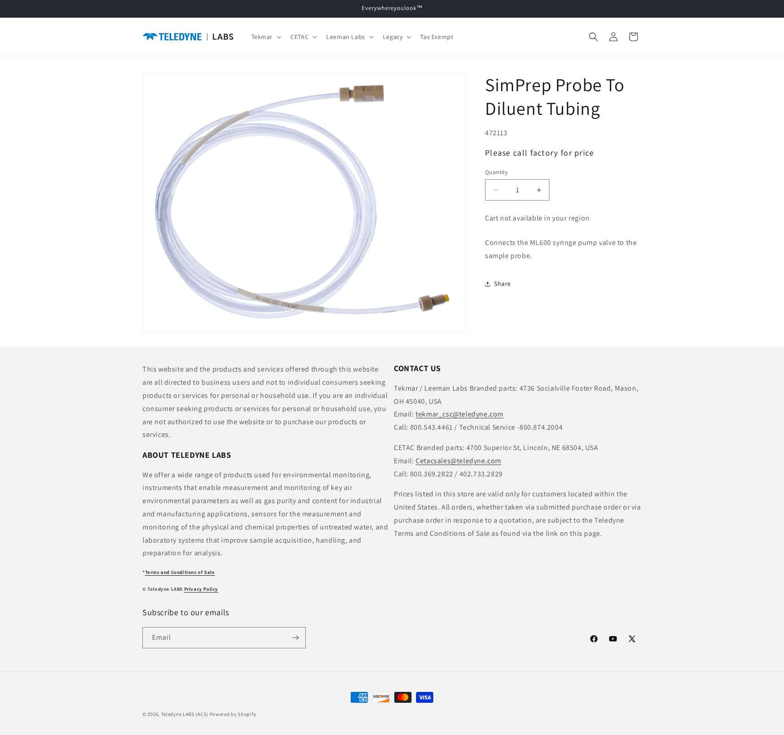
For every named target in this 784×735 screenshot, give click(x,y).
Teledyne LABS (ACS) (184, 714)
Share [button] (502, 283)
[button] (265, 36)
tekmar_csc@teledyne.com (460, 414)
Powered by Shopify (233, 714)
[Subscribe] (295, 637)
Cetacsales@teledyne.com (458, 461)
